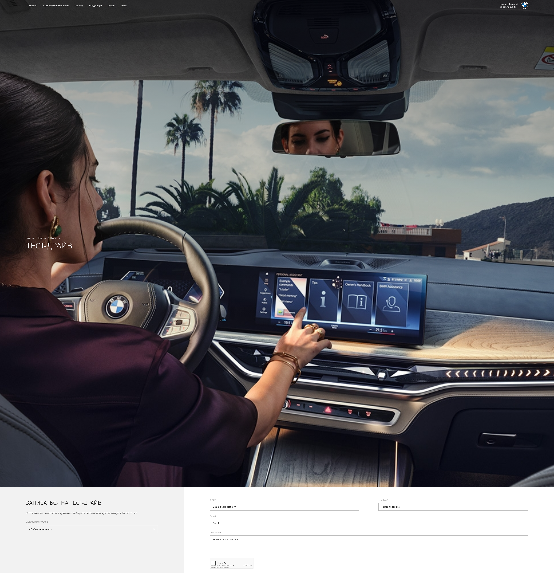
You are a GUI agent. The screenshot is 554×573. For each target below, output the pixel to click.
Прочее (54, 237)
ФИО (213, 500)
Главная (30, 237)
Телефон (383, 500)
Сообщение (215, 532)
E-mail (213, 516)
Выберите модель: (37, 521)
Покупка (42, 237)
